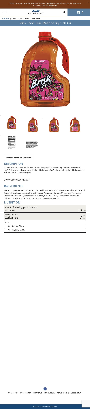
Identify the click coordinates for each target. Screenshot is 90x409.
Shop (13, 18)
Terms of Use (62, 393)
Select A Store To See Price (18, 157)
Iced (27, 18)
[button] (11, 122)
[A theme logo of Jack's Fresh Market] (35, 11)
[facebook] (45, 389)
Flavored (36, 18)
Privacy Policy (49, 393)
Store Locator (25, 393)
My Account (12, 393)
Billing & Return (76, 393)
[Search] (64, 11)
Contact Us (37, 393)
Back (6, 18)
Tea (20, 18)
